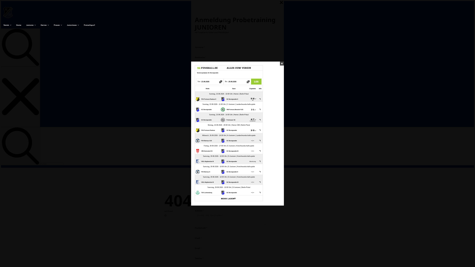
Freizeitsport (89, 25)
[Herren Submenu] (49, 25)
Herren (44, 25)
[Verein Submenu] (11, 25)
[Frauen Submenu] (62, 25)
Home (18, 25)
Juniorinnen (72, 25)
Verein (6, 25)
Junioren (30, 25)
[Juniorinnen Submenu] (79, 25)
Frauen (57, 25)
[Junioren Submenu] (36, 25)
